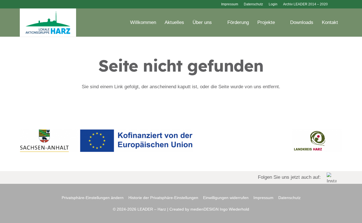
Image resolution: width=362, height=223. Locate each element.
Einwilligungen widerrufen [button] (226, 197)
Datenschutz (289, 197)
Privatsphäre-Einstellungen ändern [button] (93, 197)
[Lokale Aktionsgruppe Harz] (47, 22)
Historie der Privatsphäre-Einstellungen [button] (163, 197)
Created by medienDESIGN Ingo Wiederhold (209, 209)
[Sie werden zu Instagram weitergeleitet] (181, 177)
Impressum (263, 197)
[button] (338, 4)
